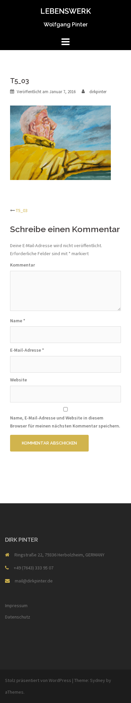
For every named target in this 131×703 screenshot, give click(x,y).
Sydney (97, 680)
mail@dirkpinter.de (34, 581)
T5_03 (22, 210)
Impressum (16, 605)
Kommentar (22, 265)
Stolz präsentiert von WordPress (38, 680)
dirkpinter (97, 92)
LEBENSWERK (65, 11)
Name (17, 321)
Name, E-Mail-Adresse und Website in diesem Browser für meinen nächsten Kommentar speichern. (65, 422)
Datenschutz (17, 617)
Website (18, 380)
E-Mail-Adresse (27, 350)
